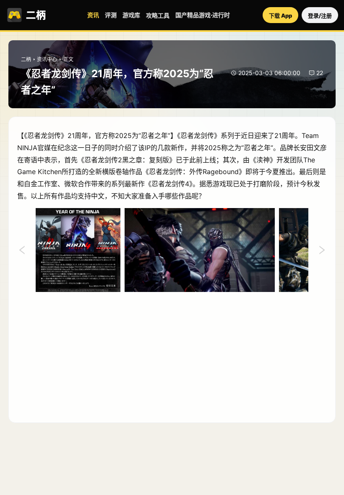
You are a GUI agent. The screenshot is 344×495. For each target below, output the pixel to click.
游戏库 (131, 14)
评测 (111, 14)
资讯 (93, 14)
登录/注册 (320, 15)
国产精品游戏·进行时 (202, 14)
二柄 (26, 59)
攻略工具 (157, 15)
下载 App (280, 15)
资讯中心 (47, 59)
